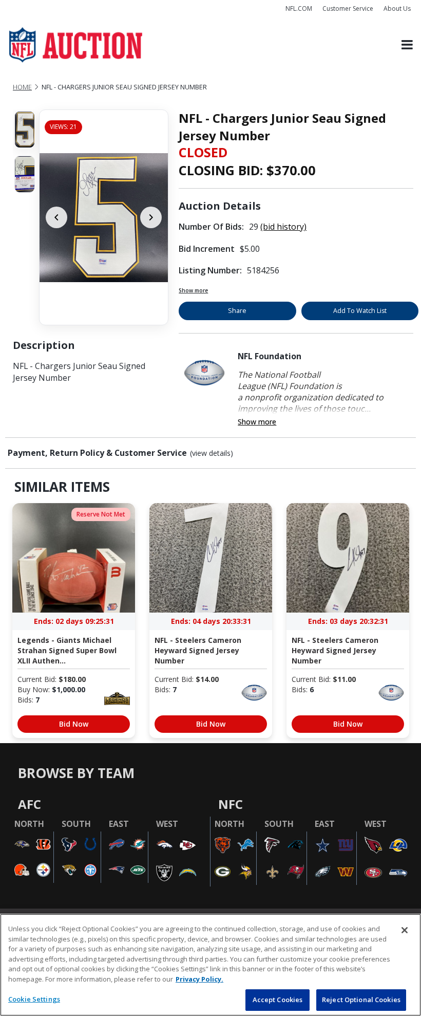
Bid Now (73, 724)
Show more (193, 290)
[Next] (151, 217)
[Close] (404, 930)
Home (22, 87)
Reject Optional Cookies (361, 999)
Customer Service (347, 8)
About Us (397, 8)
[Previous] (56, 217)
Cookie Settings (34, 999)
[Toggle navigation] (407, 45)
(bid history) (283, 226)
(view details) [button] (211, 453)
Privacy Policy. (199, 979)
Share (237, 310)
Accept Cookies (278, 999)
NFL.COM (298, 8)
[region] (210, 965)
